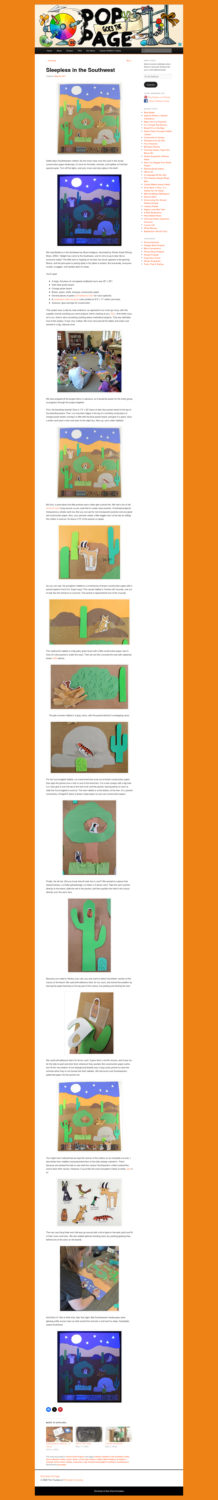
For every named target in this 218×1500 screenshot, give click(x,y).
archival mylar (53, 508)
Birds (127, 1456)
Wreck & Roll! (150, 196)
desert (75, 1459)
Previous (51, 60)
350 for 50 (148, 171)
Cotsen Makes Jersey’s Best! (157, 184)
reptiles (69, 1462)
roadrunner (78, 1462)
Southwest (111, 1462)
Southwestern (123, 1462)
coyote (69, 1459)
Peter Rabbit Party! (152, 215)
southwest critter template (66, 299)
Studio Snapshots (152, 261)
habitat (99, 1459)
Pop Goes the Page (49, 1476)
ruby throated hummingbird (94, 1462)
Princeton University (167, 1477)
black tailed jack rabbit (55, 1459)
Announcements (151, 242)
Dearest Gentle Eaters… (155, 168)
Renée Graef (59, 1462)
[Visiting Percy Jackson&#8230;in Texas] (59, 1434)
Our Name (90, 50)
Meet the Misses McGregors (156, 193)
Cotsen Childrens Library (158, 101)
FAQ (80, 50)
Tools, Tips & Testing (153, 264)
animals (98, 1456)
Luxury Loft (149, 225)
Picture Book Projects (75, 1456)
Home (49, 50)
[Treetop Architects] (118, 1434)
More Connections (152, 248)
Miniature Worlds (152, 146)
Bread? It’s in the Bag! (154, 128)
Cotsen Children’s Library (110, 50)
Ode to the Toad (83, 1443)
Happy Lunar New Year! (154, 209)
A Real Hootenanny (152, 212)
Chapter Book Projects (154, 245)
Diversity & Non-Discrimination (109, 1490)
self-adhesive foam (84, 295)
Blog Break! (149, 112)
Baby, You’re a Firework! (155, 121)
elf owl (81, 1459)
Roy (113, 313)
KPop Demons (150, 228)
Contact (69, 50)
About (59, 50)
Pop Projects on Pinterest (159, 97)
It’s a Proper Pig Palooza (155, 124)
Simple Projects (151, 254)
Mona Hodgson (109, 1459)
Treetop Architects (113, 1443)
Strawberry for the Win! (154, 140)
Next (129, 60)
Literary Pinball (151, 206)
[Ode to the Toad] (89, 1434)
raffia (55, 658)
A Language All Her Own (155, 174)
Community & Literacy (154, 137)
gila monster (90, 1459)
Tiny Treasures (150, 143)
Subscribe (151, 84)
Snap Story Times (152, 257)
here (128, 1168)
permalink (62, 1464)
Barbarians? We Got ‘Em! (155, 231)
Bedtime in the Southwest (113, 1456)
